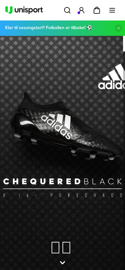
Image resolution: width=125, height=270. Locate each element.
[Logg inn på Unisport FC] (81, 10)
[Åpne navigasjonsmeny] (112, 10)
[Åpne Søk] (67, 10)
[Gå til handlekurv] (96, 10)
